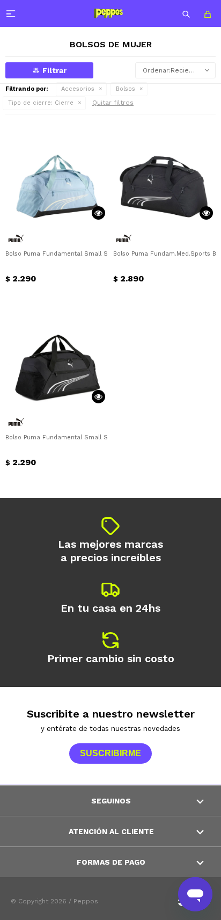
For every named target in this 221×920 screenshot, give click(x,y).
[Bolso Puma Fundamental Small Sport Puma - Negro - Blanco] (56, 354)
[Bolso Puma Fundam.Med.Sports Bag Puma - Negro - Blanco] (164, 171)
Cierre (40, 102)
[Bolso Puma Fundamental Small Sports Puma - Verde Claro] (56, 171)
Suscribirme (110, 753)
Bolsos (125, 88)
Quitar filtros (113, 102)
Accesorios (77, 88)
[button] (186, 13)
